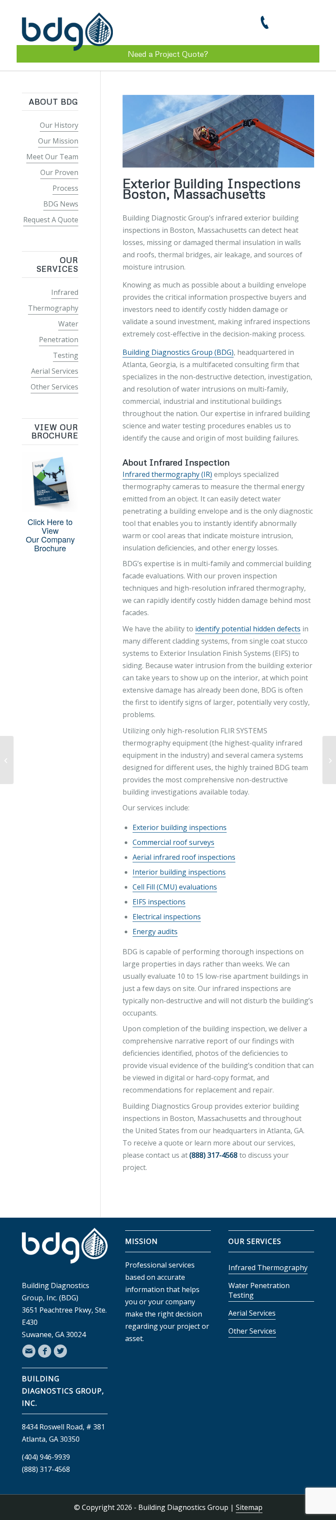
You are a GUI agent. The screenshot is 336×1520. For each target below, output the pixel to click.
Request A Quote (50, 219)
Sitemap (249, 1507)
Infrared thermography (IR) (167, 474)
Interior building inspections (179, 872)
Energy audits (155, 931)
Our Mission (58, 141)
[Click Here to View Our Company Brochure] (50, 508)
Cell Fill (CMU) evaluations (175, 887)
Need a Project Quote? (168, 54)
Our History (59, 125)
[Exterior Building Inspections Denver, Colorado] (329, 760)
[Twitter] (60, 1351)
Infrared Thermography (268, 1267)
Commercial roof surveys (173, 842)
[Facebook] (44, 1351)
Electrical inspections (167, 916)
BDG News (60, 204)
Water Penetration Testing (58, 339)
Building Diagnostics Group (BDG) (178, 352)
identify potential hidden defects (248, 629)
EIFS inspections (159, 902)
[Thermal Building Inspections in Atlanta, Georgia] (7, 760)
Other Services (54, 387)
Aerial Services (54, 371)
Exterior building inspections (180, 827)
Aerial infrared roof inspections (184, 857)
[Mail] (28, 1351)
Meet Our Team (52, 156)
